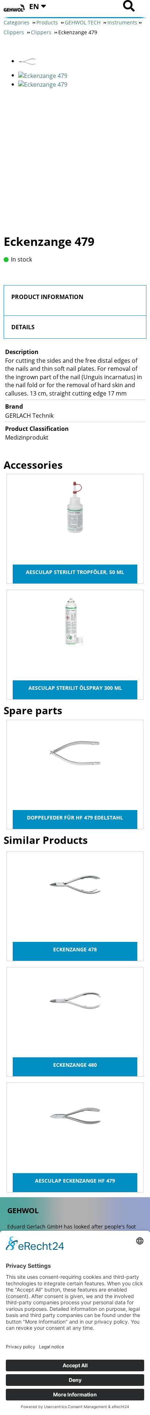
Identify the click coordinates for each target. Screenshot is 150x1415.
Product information (47, 297)
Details (23, 327)
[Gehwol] (14, 8)
